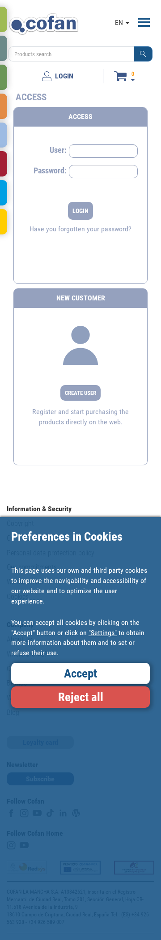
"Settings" (103, 632)
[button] (143, 54)
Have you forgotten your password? (80, 229)
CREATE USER (80, 393)
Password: (50, 170)
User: (58, 150)
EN (120, 22)
